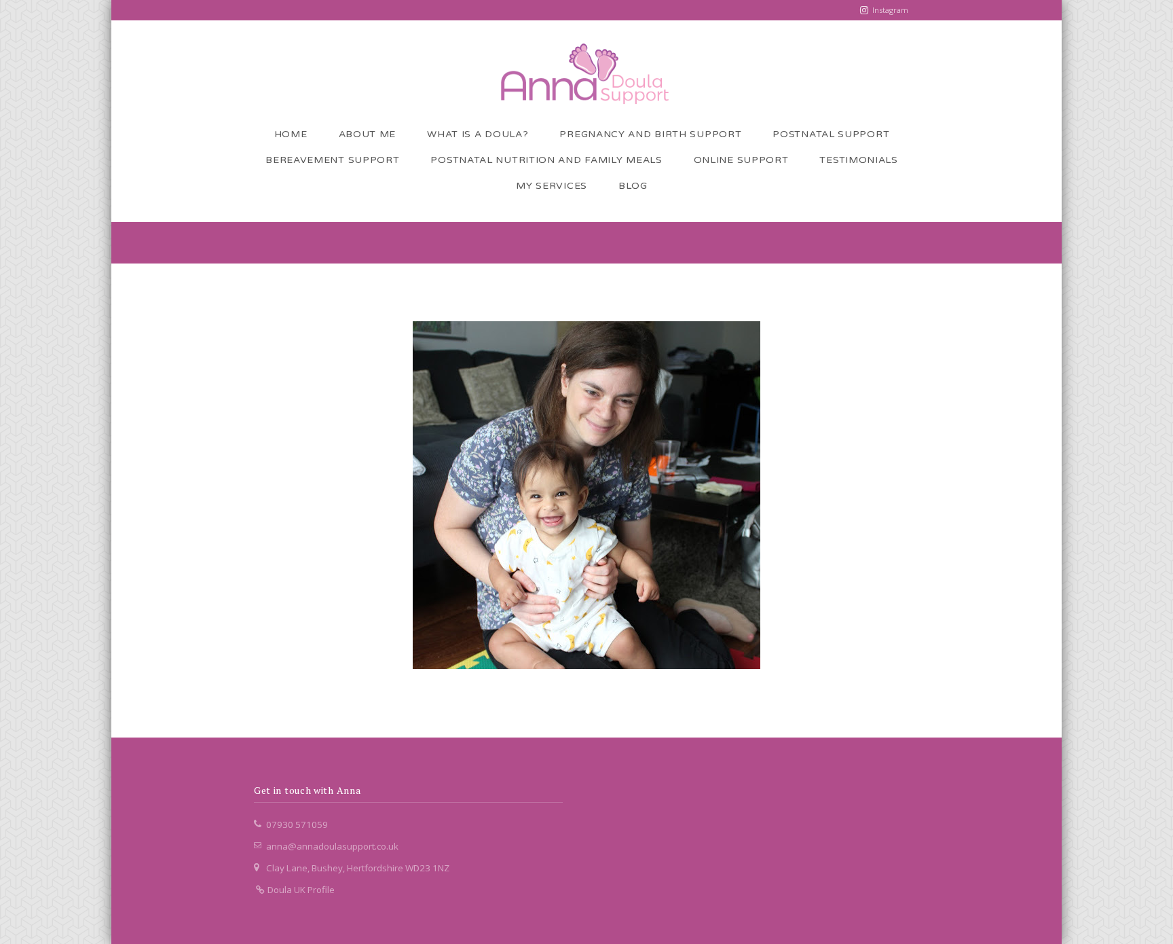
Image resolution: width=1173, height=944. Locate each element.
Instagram (890, 10)
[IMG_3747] (586, 495)
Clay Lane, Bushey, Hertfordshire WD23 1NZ (357, 868)
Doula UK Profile (300, 890)
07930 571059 (297, 824)
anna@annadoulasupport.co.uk (332, 846)
